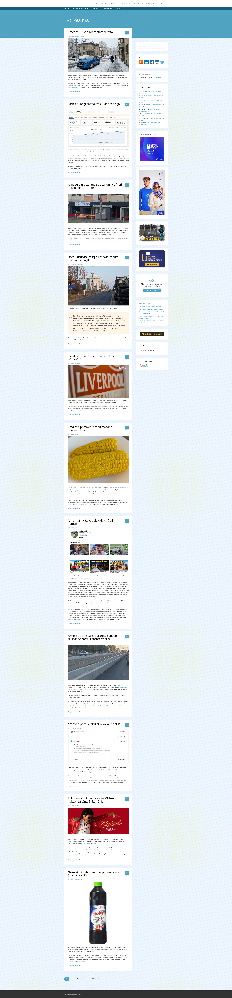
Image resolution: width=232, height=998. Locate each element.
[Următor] (98, 979)
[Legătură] (78, 19)
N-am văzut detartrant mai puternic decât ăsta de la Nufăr (94, 873)
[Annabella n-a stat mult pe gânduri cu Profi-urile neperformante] (98, 208)
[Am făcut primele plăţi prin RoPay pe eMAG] (98, 746)
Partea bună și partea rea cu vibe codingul (94, 104)
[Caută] (166, 3)
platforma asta (97, 590)
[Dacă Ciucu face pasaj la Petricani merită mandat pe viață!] (98, 286)
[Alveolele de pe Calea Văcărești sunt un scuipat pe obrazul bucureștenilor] (98, 662)
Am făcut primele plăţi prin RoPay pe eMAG (95, 724)
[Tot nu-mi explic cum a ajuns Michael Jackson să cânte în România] (98, 821)
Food (77, 434)
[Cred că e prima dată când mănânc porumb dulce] (98, 459)
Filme (77, 805)
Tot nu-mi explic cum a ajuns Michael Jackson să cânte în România (91, 799)
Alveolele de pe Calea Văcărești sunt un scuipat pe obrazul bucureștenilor (93, 637)
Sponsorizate (80, 36)
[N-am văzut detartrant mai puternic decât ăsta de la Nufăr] (98, 913)
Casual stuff (79, 192)
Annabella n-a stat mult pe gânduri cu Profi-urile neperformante (95, 186)
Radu (110, 767)
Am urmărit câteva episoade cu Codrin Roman (92, 522)
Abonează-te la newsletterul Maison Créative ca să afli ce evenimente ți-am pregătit (92, 8)
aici (107, 330)
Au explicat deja (122, 687)
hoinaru (141, 95)
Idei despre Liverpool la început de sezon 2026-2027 (94, 357)
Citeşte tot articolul (74, 91)
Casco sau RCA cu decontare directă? (91, 32)
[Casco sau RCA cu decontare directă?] (98, 55)
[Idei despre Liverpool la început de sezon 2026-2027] (98, 381)
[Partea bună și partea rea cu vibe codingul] (98, 128)
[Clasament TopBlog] (143, 366)
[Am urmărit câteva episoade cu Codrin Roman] (98, 551)
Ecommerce (79, 728)
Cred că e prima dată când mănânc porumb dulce (90, 428)
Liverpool (79, 363)
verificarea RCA (76, 87)
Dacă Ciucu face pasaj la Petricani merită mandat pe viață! (93, 258)
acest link (158, 77)
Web (77, 108)
